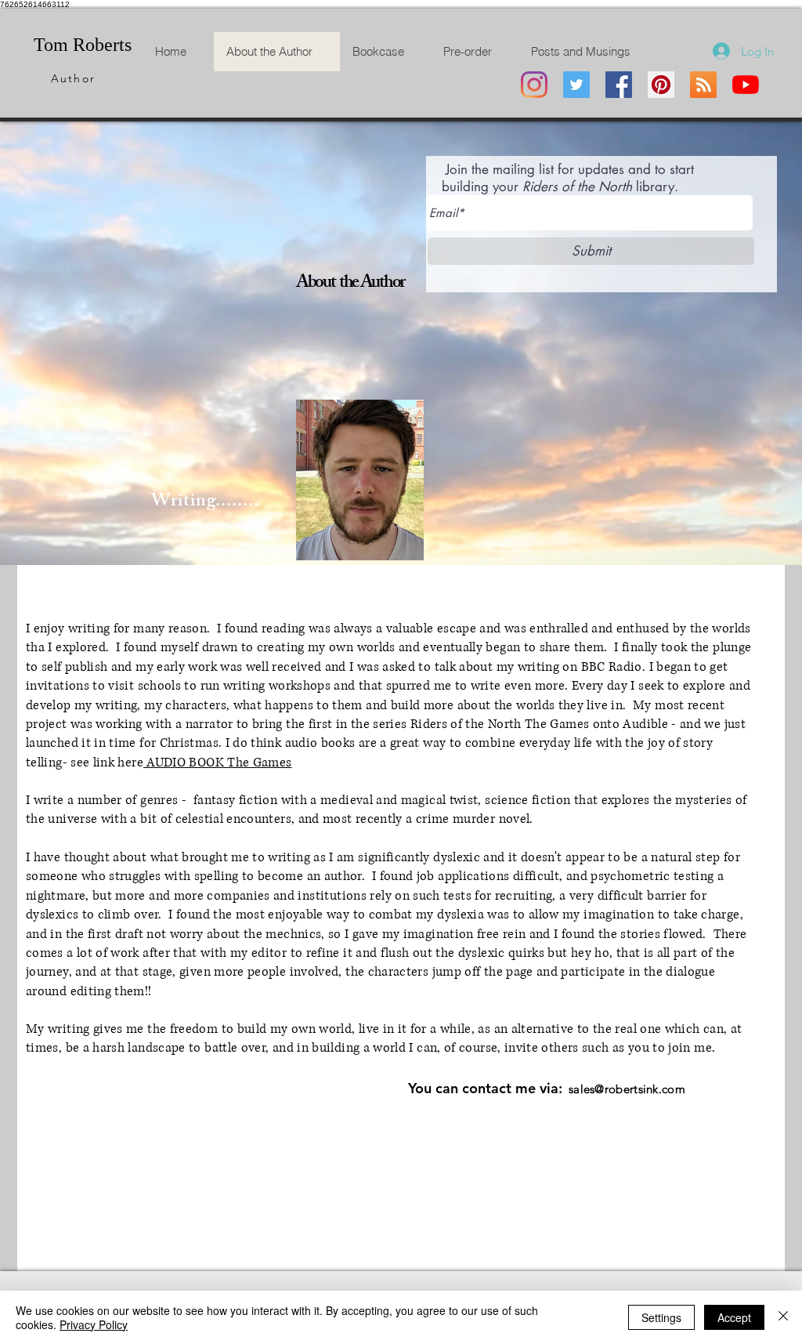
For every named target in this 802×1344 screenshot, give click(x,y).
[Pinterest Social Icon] (661, 84)
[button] (167, 1255)
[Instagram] (534, 84)
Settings (661, 1317)
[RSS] (703, 84)
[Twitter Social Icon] (576, 84)
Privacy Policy (94, 1324)
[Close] (783, 1317)
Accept (734, 1317)
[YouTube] (745, 84)
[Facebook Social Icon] (618, 84)
